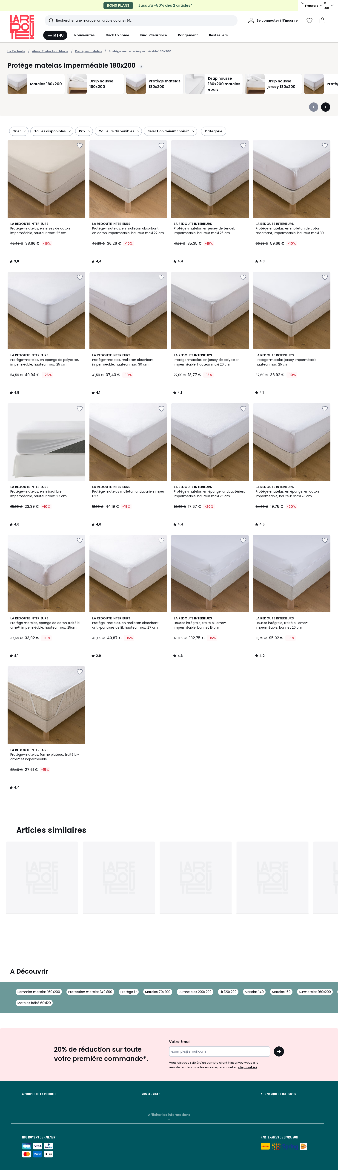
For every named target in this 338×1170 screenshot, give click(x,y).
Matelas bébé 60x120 (34, 1003)
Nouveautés (84, 35)
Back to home (117, 35)
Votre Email (179, 1041)
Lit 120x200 (228, 992)
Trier (17, 131)
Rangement (188, 35)
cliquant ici (247, 1067)
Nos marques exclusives (278, 1094)
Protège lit (128, 992)
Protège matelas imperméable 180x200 (140, 51)
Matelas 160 (281, 992)
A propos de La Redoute (39, 1094)
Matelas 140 (254, 992)
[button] (322, 20)
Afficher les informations (169, 1114)
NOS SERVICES (150, 1094)
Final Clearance (153, 35)
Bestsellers (218, 35)
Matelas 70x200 (157, 992)
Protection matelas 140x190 (90, 992)
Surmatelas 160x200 (315, 992)
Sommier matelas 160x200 (38, 992)
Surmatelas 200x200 (195, 992)
